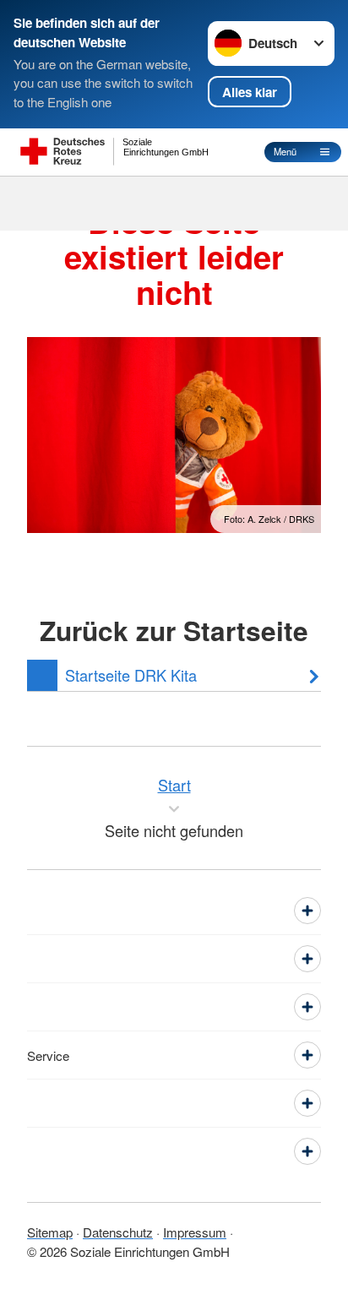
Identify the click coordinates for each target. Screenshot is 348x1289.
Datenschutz (118, 1232)
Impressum (194, 1232)
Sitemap (50, 1232)
